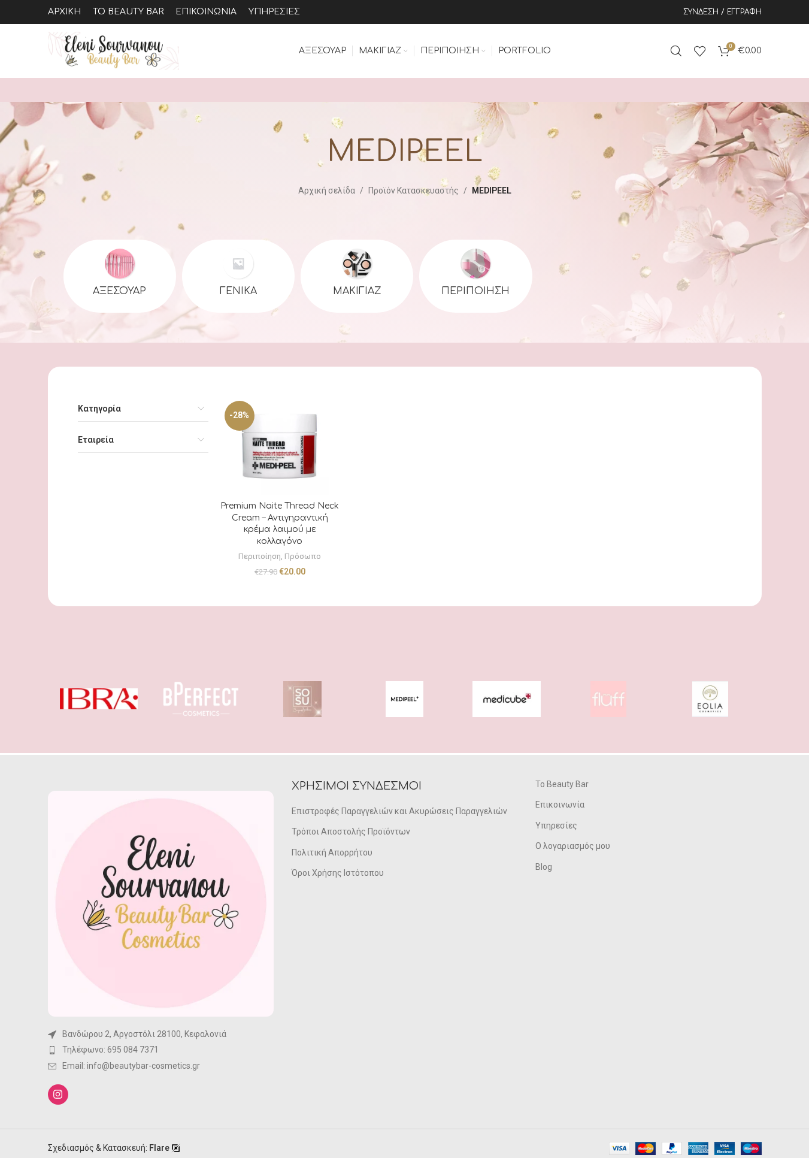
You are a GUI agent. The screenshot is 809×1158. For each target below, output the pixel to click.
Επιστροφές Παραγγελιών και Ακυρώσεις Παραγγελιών (399, 811)
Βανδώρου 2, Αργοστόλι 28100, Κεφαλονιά (144, 1034)
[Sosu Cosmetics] (302, 699)
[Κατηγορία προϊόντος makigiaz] (357, 276)
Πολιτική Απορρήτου (332, 852)
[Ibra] (99, 699)
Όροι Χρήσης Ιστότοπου (338, 873)
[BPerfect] (201, 699)
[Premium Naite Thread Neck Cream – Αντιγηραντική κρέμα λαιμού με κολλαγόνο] (279, 446)
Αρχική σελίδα (326, 190)
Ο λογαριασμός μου (572, 846)
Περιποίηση (259, 556)
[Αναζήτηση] (676, 51)
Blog (543, 867)
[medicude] (506, 699)
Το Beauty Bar (562, 784)
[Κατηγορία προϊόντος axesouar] (119, 276)
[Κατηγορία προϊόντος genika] (238, 276)
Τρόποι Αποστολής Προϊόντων (351, 831)
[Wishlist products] (700, 51)
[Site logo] (114, 50)
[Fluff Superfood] (608, 699)
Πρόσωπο (302, 556)
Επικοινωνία (559, 804)
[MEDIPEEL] (404, 699)
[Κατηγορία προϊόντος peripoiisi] (475, 276)
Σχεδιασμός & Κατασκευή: (108, 1148)
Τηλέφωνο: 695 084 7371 (110, 1049)
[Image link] (161, 903)
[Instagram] (58, 1094)
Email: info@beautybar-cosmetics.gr (131, 1066)
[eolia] (710, 699)
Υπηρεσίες (556, 825)
